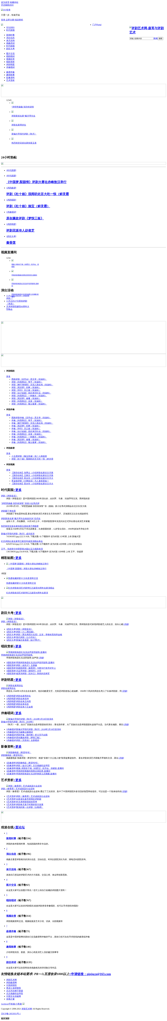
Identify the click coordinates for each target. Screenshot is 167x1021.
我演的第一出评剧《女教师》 (29, 807)
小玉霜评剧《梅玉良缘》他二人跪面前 (29, 456)
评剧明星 (10, 64)
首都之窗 (10, 999)
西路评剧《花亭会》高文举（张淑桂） (29, 379)
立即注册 (10, 20)
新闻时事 (10, 35)
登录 (3, 20)
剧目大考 (10, 49)
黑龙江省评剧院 (13, 988)
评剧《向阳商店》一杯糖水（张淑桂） (29, 396)
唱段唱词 (10, 56)
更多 (8, 376)
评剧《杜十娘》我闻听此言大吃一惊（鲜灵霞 (37, 194)
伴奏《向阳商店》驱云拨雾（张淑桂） (29, 442)
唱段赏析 (10, 62)
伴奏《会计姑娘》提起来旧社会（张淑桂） (31, 431)
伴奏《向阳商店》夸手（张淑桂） (27, 420)
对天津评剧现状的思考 (26, 802)
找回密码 (19, 20)
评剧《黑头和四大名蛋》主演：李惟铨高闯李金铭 (39, 634)
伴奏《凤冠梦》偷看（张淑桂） (26, 439)
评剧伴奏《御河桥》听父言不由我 (31, 735)
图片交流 (10, 53)
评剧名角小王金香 (24, 707)
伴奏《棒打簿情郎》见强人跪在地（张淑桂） (32, 423)
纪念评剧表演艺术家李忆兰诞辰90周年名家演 (27, 593)
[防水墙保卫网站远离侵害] (24, 1004)
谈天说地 (10, 40)
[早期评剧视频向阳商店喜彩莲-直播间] (12, 271)
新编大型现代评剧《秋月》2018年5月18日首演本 (38, 729)
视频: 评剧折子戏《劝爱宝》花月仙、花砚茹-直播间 (40, 768)
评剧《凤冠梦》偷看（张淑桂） (26, 398)
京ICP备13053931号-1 (11, 1014)
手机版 (12, 1004)
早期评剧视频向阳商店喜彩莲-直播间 (24, 275)
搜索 (156, 38)
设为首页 (5, 2)
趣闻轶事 (10, 75)
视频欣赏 (10, 59)
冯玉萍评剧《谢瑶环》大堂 (28, 671)
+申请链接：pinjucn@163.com (90, 974)
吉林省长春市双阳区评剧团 (28, 799)
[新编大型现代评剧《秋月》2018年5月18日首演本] (12, 130)
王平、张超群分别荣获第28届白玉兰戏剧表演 (22, 549)
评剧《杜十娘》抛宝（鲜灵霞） (28, 206)
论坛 (10, 27)
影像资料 (10, 77)
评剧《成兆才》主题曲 (26, 665)
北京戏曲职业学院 (14, 993)
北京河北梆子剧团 (14, 991)
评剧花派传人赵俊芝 (20, 230)
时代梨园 (10, 30)
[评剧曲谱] (11, 188)
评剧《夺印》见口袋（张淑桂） (26, 390)
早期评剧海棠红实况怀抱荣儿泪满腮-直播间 (36, 774)
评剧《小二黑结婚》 (25, 632)
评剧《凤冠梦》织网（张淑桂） (26, 387)
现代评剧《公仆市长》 (26, 637)
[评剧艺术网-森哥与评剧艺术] (147, 32)
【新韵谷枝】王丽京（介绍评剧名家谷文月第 (32, 475)
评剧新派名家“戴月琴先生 (23, 116)
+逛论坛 (19, 827)
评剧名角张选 (22, 704)
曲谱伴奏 (10, 72)
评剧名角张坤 (22, 699)
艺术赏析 (10, 80)
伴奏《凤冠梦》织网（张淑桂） (26, 426)
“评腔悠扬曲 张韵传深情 (22, 107)
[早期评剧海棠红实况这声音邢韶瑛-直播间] (12, 280)
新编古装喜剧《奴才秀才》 (28, 640)
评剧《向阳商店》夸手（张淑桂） (27, 382)
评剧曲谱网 (11, 982)
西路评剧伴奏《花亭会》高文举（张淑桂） (31, 418)
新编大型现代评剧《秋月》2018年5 (17, 722)
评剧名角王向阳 (23, 701)
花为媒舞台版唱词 (24, 732)
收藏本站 (14, 2)
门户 (96, 25)
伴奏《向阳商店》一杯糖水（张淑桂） (29, 437)
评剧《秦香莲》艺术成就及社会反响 (17, 789)
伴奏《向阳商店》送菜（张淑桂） (27, 434)
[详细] (126, 624)
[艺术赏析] (11, 796)
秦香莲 (11, 242)
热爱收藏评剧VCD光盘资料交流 (21, 583)
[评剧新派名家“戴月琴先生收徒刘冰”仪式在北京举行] (12, 112)
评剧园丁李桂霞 (8, 511)
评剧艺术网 (11, 980)
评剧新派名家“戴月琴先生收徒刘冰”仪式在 (20, 518)
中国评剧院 (11, 985)
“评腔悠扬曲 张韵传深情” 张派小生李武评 (20, 503)
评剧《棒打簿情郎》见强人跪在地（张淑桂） (32, 385)
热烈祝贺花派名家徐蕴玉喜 (24, 143)
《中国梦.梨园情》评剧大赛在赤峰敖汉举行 (36, 182)
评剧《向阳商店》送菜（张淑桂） (27, 401)
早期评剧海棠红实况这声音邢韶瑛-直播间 (35, 662)
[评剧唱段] (11, 200)
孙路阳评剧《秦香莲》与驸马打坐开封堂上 (36, 668)
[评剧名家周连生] (12, 121)
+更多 (18, 490)
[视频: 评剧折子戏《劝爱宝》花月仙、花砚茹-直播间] (12, 260)
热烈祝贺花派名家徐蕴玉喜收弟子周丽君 (20, 526)
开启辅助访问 (7, 5)
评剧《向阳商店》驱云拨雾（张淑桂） (29, 404)
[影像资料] (11, 763)
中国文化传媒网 (13, 996)
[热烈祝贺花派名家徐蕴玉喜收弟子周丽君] (12, 139)
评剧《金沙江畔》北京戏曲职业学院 (33, 765)
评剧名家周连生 (18, 125)
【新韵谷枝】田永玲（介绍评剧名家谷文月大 (32, 478)
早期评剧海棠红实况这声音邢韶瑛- (17, 655)
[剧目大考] (11, 236)
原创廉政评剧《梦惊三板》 (25, 218)
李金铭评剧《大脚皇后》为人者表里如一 (30, 481)
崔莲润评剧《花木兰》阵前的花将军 (33, 673)
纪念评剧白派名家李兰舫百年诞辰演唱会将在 (22, 541)
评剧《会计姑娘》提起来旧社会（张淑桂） (31, 393)
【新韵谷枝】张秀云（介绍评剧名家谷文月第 (32, 473)
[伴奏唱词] (11, 212)
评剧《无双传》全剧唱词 (27, 740)
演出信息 (10, 38)
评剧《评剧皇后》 (9, 496)
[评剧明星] (11, 224)
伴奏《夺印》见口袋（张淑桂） (26, 429)
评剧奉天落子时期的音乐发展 (29, 804)
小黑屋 (18, 1004)
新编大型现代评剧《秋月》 (24, 134)
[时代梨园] (11, 170)
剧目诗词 (11, 962)
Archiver (4, 1004)
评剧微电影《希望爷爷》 (12, 755)
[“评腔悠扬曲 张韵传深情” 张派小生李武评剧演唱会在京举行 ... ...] (12, 103)
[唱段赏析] (11, 662)
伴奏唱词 (10, 67)
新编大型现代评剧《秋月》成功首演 (17, 534)
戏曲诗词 (10, 43)
